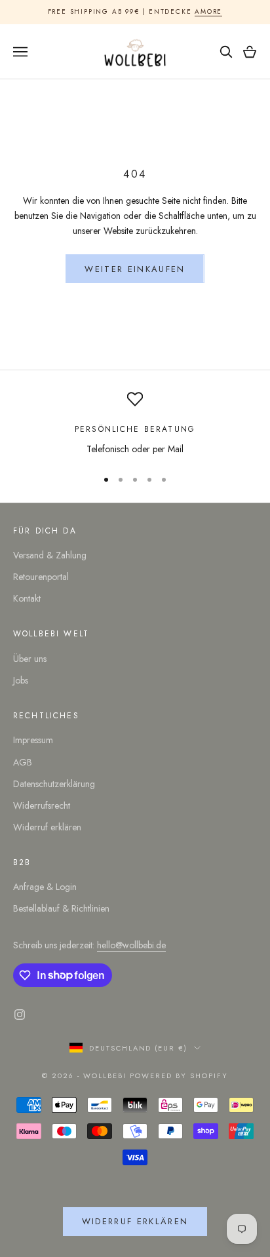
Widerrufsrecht (41, 805)
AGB (22, 762)
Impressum (33, 739)
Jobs (20, 680)
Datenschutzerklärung (54, 783)
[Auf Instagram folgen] (19, 1014)
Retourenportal (41, 576)
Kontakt (27, 598)
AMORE (208, 11)
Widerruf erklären (47, 827)
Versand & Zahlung (50, 555)
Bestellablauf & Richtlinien (61, 908)
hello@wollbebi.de (131, 945)
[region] (135, 423)
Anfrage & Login (45, 886)
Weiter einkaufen (135, 269)
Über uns (30, 658)
